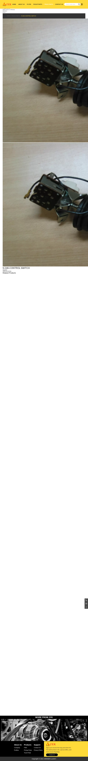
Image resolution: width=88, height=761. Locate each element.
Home (14, 4)
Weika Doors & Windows (9, 9)
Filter (29, 4)
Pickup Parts (37, 4)
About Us (21, 4)
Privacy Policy (38, 750)
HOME (8, 16)
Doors (4, 12)
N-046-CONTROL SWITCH (28, 16)
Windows (5, 11)
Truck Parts (48, 4)
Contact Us (59, 4)
